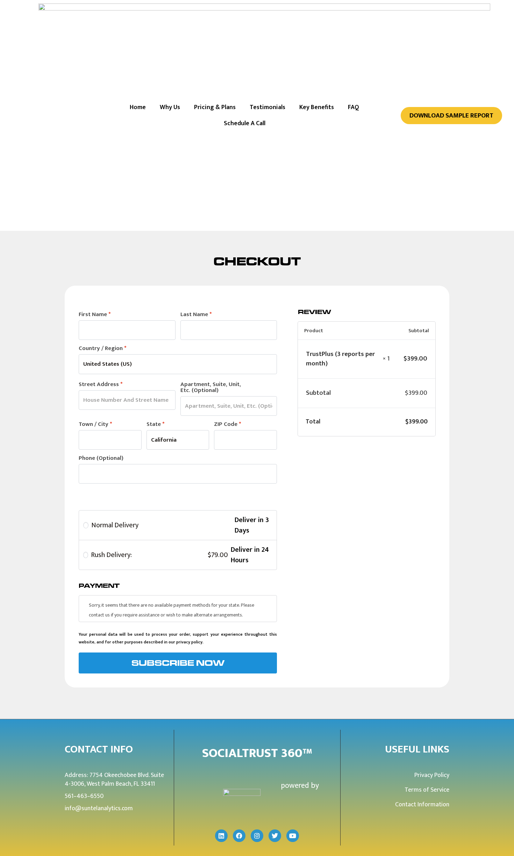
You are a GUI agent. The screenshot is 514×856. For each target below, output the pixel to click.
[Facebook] (239, 835)
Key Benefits (316, 107)
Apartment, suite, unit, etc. (210, 387)
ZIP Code (227, 424)
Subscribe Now (177, 662)
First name (94, 315)
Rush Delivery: (159, 555)
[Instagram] (257, 835)
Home (138, 107)
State (155, 424)
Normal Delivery (114, 525)
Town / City (95, 424)
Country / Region (102, 348)
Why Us (170, 107)
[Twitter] (275, 835)
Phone (101, 458)
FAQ (353, 107)
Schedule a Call (244, 123)
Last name (196, 315)
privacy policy (189, 642)
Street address (100, 384)
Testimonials (267, 107)
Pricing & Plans (215, 107)
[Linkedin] (221, 835)
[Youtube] (292, 835)
